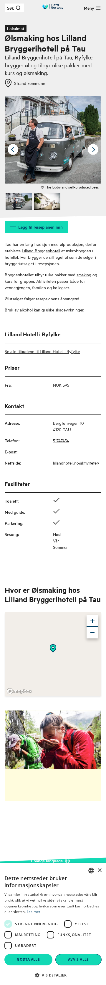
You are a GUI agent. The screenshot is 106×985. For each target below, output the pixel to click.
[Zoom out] (92, 632)
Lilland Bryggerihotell (41, 250)
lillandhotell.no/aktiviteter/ (76, 462)
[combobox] (91, 870)
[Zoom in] (92, 621)
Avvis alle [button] (78, 959)
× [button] (99, 870)
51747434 (61, 440)
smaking (84, 274)
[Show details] (53, 648)
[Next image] (93, 149)
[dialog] (53, 924)
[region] (53, 654)
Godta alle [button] (28, 959)
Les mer (34, 911)
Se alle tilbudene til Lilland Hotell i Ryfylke (42, 351)
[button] (53, 975)
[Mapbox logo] (19, 691)
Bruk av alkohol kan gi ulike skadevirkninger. (44, 309)
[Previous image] (13, 149)
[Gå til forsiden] (53, 6)
